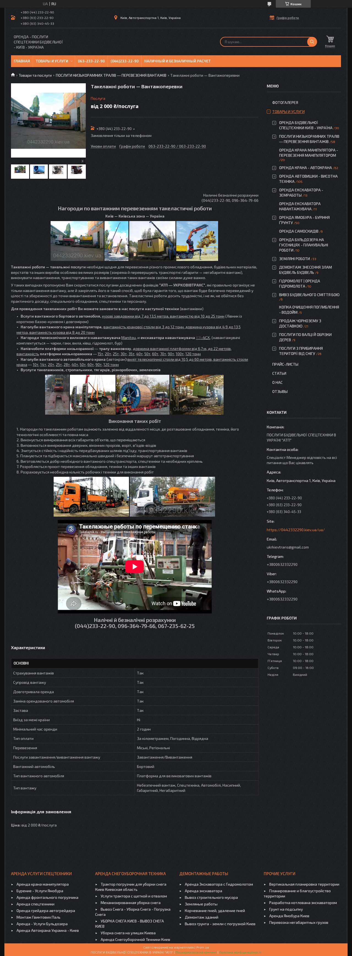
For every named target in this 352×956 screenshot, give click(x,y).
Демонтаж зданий (201, 917)
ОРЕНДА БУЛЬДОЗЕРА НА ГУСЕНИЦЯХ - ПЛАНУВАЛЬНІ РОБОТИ (303, 244)
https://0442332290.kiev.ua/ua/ (296, 529)
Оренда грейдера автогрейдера (45, 910)
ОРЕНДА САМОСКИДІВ (298, 231)
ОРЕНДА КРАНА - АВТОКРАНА (305, 167)
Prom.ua (202, 947)
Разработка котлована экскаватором (303, 902)
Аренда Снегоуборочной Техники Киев (135, 939)
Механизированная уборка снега (131, 902)
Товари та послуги (35, 75)
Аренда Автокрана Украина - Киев (47, 930)
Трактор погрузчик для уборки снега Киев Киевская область (130, 887)
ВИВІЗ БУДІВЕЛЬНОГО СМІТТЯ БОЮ (309, 294)
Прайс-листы (285, 364)
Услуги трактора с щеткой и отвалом (134, 896)
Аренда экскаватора (203, 890)
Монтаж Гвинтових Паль (38, 917)
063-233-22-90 (91, 61)
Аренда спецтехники (35, 904)
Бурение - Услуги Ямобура (39, 890)
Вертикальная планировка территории (304, 884)
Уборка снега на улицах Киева (128, 932)
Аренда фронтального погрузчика (47, 897)
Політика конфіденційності (240, 952)
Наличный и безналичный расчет (177, 61)
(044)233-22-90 (125, 61)
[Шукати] (312, 42)
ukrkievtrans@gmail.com (288, 547)
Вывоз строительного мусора (211, 897)
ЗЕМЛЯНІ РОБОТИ (294, 258)
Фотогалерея (285, 102)
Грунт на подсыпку (286, 909)
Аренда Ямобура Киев (289, 915)
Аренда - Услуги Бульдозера (42, 923)
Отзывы (280, 391)
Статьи (279, 373)
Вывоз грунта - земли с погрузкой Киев (220, 923)
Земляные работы (201, 904)
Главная (22, 61)
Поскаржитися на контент (196, 952)
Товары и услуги (52, 61)
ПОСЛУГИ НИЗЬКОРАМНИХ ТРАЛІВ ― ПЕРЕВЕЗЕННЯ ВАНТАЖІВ (111, 75)
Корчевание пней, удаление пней (215, 910)
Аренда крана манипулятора (42, 884)
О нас (277, 382)
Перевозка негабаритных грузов (298, 922)
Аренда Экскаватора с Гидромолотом (219, 884)
